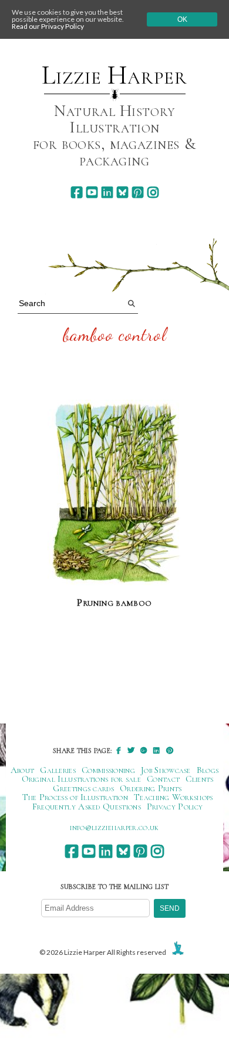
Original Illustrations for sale (82, 779)
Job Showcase (166, 770)
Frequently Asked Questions (86, 806)
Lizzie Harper (114, 75)
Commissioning (108, 770)
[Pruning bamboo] (115, 493)
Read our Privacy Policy (48, 26)
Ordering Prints (151, 788)
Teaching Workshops (173, 797)
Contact (163, 779)
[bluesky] (122, 192)
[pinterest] (137, 192)
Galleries (58, 770)
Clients (199, 779)
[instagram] (153, 192)
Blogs (208, 770)
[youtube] (91, 192)
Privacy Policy (175, 806)
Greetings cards (83, 788)
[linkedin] (107, 192)
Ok (182, 19)
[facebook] (76, 192)
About (23, 770)
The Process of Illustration (75, 797)
